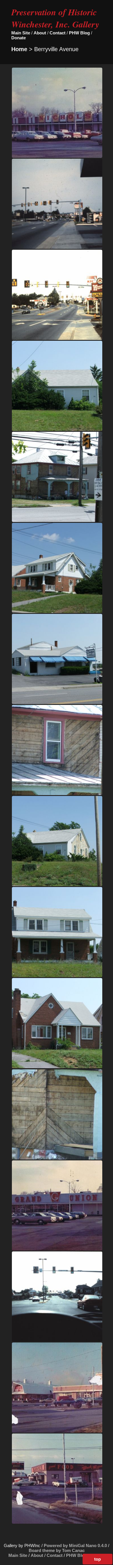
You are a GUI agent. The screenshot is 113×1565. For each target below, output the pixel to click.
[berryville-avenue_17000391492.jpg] (57, 1066)
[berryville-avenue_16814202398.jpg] (57, 520)
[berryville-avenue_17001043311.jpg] (57, 1157)
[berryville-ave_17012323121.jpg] (57, 338)
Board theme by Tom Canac (57, 1550)
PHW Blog (79, 32)
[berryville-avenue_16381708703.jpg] (57, 429)
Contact (57, 32)
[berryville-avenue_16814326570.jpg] (57, 611)
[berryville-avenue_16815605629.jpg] (57, 884)
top (97, 1559)
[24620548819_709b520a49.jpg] (57, 156)
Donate (18, 37)
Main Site (20, 32)
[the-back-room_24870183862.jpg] (57, 1522)
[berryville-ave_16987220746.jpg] (57, 247)
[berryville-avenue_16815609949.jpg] (57, 975)
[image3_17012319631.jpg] (57, 1340)
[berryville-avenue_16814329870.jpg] (57, 702)
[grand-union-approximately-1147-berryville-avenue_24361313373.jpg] (57, 1249)
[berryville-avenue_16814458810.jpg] (57, 793)
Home (19, 49)
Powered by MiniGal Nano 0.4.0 (76, 1545)
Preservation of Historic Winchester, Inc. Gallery (55, 18)
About (40, 32)
